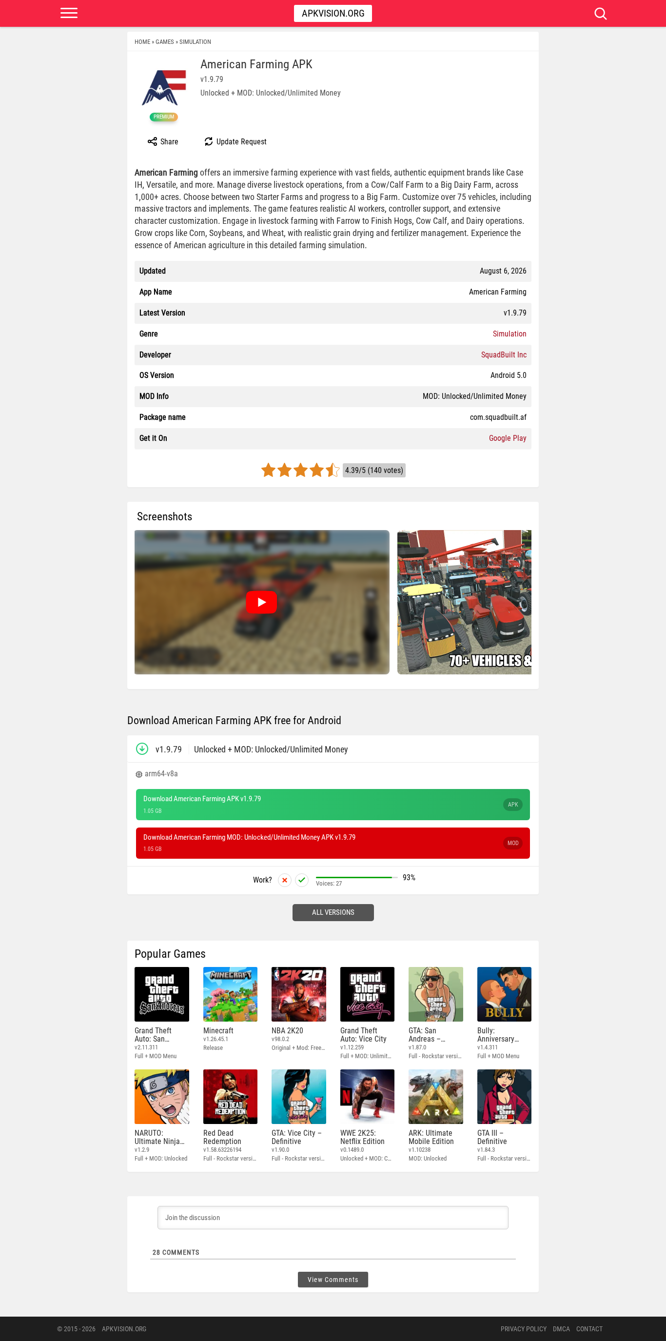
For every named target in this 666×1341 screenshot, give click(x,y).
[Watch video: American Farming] (261, 602)
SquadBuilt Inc (504, 354)
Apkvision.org (333, 13)
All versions (333, 912)
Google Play (508, 438)
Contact (589, 1329)
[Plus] (302, 880)
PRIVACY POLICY (524, 1329)
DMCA (561, 1329)
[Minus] (285, 880)
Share (168, 141)
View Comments (333, 1279)
